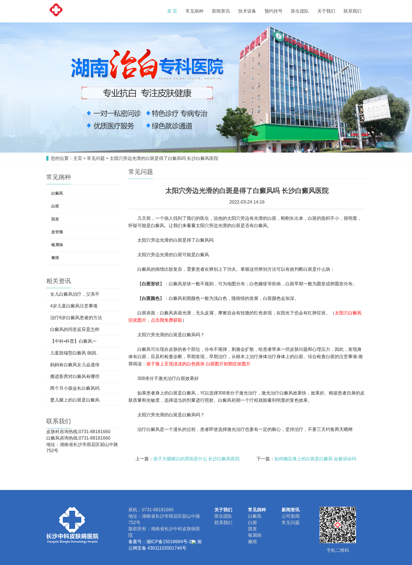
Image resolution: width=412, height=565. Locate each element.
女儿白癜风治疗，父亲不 (74, 294)
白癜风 (57, 193)
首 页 (172, 11)
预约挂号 (274, 11)
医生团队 (300, 11)
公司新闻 (291, 516)
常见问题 (96, 158)
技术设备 (247, 11)
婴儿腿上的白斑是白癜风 (74, 400)
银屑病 (57, 244)
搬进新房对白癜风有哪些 (74, 376)
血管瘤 (57, 232)
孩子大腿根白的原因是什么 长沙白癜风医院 (196, 458)
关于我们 (326, 11)
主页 (77, 158)
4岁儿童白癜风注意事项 (74, 305)
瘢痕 (55, 257)
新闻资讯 (221, 11)
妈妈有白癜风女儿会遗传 (74, 364)
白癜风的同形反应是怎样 (74, 329)
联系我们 (353, 11)
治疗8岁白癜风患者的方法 (76, 317)
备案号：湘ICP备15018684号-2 (159, 541)
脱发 (55, 219)
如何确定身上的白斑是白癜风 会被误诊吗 (315, 458)
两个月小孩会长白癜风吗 (74, 388)
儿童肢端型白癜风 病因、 (75, 353)
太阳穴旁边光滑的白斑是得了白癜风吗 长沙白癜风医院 (164, 158)
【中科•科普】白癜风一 (73, 341)
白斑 (55, 206)
